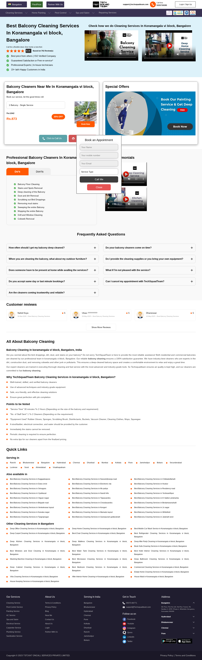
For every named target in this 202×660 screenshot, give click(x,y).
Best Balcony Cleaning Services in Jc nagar (151, 507)
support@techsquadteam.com (135, 4)
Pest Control (61, 13)
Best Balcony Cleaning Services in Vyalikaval (28, 493)
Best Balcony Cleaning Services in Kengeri (89, 507)
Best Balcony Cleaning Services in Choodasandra (92, 503)
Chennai (76, 463)
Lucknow (13, 467)
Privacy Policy (50, 607)
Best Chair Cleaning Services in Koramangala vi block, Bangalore (98, 533)
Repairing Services (107, 12)
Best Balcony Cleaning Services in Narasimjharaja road (94, 479)
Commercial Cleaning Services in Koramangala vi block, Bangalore (161, 567)
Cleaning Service (13, 603)
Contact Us (49, 619)
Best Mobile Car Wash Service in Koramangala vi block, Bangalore (161, 529)
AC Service (10, 615)
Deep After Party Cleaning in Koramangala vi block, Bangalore (159, 541)
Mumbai (105, 463)
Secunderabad (176, 463)
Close (99, 187)
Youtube (130, 624)
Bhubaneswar (28, 463)
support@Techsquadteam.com (138, 607)
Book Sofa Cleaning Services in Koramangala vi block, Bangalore (160, 546)
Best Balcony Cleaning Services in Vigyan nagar (29, 498)
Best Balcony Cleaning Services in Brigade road (29, 503)
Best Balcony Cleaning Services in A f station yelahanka (156, 498)
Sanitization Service (14, 636)
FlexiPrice (36, 4)
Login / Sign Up (185, 4)
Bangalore (45, 463)
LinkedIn (130, 637)
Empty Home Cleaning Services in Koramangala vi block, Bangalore (161, 572)
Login (47, 628)
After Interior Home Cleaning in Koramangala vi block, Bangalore (98, 577)
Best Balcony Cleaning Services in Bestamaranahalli (155, 503)
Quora (129, 632)
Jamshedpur (145, 463)
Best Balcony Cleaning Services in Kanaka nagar (30, 512)
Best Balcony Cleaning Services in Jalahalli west (153, 517)
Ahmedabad (41, 467)
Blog (47, 611)
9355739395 (162, 5)
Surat (26, 467)
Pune (130, 463)
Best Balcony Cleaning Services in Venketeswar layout (32, 507)
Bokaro (160, 463)
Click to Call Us (54, 138)
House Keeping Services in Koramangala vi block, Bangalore (34, 581)
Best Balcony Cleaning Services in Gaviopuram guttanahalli (96, 517)
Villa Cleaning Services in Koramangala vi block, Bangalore (34, 577)
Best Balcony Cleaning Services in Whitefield (152, 512)
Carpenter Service (13, 628)
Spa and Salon (83, 13)
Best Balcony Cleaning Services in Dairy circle (28, 484)
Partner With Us (55, 4)
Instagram (131, 628)
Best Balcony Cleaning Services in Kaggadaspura (30, 479)
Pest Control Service (14, 607)
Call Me (99, 179)
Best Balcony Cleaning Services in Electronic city (91, 484)
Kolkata (118, 463)
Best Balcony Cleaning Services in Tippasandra (91, 498)
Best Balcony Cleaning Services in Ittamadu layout (92, 512)
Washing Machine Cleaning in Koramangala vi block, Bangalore (36, 559)
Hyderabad (61, 463)
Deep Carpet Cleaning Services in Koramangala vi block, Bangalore (37, 533)
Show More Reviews (101, 327)
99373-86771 (131, 603)
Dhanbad (90, 463)
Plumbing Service (13, 632)
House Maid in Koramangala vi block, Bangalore (153, 577)
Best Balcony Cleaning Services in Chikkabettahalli (154, 479)
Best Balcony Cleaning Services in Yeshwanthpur (154, 493)
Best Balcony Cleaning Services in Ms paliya (90, 488)
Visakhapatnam (59, 467)
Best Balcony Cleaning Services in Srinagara (28, 488)
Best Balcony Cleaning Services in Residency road (154, 488)
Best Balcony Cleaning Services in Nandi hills (90, 493)
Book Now (85, 124)
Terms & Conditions (53, 603)
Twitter (129, 641)
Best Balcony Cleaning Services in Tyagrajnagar (29, 517)
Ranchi (13, 463)
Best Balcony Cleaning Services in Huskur (151, 484)
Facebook (131, 619)
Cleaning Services (14, 13)
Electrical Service (13, 624)
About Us (48, 624)
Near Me (48, 615)
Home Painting (39, 13)
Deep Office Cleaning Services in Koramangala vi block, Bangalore (37, 529)
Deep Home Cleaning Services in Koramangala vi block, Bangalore (99, 529)
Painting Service (13, 611)
